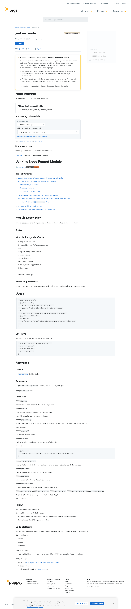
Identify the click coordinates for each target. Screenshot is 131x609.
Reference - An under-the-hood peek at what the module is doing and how (44, 198)
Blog (66, 586)
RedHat (36, 110)
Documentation (51, 586)
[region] (65, 603)
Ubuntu (50, 110)
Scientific (43, 110)
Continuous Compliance (32, 584)
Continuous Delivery (31, 581)
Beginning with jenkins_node (30, 191)
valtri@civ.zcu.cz (41, 569)
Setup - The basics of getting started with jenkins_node (37, 181)
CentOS (25, 110)
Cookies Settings (81, 603)
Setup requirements (27, 188)
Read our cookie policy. (35, 607)
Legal (6, 604)
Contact (67, 593)
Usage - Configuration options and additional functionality (38, 195)
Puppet (101, 11)
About (66, 581)
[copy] (76, 132)
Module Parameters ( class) (34, 202)
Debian (30, 110)
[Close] (113, 603)
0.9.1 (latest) (20, 99)
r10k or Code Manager (25, 124)
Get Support (50, 581)
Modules (85, 11)
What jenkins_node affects (29, 185)
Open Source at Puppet (53, 588)
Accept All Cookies (97, 603)
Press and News (69, 590)
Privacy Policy (14, 604)
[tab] (19, 155)
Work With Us (69, 588)
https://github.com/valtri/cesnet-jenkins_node (42, 562)
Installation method (22, 121)
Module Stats (93, 49)
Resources (117, 11)
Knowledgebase (51, 584)
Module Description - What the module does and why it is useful (40, 178)
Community (68, 584)
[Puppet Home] (14, 586)
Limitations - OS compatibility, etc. (30, 206)
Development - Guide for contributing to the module (36, 209)
